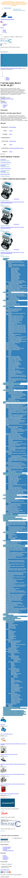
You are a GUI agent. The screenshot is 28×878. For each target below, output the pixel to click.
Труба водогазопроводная (16, 687)
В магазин (5, 856)
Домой (4, 855)
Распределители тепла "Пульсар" (13, 507)
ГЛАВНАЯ (5, 54)
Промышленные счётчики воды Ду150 (17, 329)
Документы (6, 57)
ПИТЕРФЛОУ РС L (12, 323)
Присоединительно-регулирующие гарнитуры (16, 584)
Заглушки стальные (15, 671)
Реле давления (11, 635)
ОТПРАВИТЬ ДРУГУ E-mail (7, 98)
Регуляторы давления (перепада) (13, 342)
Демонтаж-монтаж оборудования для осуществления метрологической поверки (17, 527)
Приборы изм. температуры (12, 311)
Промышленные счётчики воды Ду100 (17, 328)
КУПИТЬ (10, 17)
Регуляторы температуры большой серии (15, 590)
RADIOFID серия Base (11, 301)
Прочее (12, 664)
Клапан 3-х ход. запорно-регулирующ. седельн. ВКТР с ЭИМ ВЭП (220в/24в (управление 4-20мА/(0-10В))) (19, 430)
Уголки (15, 675)
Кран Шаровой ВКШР (16, 539)
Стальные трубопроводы (13, 668)
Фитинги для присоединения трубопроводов (16, 609)
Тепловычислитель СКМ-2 (12, 509)
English (5, 24)
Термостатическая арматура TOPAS (16, 291)
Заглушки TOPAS (15, 267)
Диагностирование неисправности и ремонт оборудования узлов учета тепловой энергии (16, 522)
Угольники (13, 667)
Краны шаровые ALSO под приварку (14, 286)
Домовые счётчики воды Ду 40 (15, 319)
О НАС (4, 55)
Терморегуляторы (10, 382)
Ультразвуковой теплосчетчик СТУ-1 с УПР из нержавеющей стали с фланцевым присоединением (14, 714)
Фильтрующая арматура (11, 703)
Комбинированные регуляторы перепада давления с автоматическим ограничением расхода (15, 561)
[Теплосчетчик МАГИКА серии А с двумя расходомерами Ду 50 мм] (3, 782)
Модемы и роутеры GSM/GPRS (13, 304)
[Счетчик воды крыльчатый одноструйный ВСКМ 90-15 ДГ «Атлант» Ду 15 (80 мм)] (3, 741)
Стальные (16, 660)
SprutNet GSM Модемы (13, 481)
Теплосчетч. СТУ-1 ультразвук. (15, 359)
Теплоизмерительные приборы (12, 356)
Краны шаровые (12, 538)
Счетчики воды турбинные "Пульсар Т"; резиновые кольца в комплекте (17, 337)
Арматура (5, 259)
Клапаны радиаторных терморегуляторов (15, 554)
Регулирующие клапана (11, 648)
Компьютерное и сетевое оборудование (12, 383)
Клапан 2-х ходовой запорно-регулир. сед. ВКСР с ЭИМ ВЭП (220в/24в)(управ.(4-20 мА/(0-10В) (16, 407)
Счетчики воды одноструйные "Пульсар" (15, 348)
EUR (4, 30)
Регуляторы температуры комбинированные (15, 594)
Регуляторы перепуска (11, 589)
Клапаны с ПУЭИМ (12, 537)
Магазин (5, 56)
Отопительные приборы (13, 655)
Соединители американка (16, 699)
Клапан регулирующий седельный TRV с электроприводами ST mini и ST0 (17, 409)
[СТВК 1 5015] (3, 722)
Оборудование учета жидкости (15, 322)
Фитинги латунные (12, 693)
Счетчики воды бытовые (11, 344)
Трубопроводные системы (11, 651)
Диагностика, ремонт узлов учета (13, 616)
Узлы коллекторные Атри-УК (6, 162)
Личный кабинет (4, 19)
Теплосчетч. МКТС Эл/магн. (14, 358)
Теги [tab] (4, 107)
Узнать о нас (6, 858)
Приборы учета (9, 639)
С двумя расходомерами (13, 298)
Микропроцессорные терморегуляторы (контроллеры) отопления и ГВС (14, 434)
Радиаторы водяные (15, 658)
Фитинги (13, 654)
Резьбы (12, 682)
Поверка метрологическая (11, 542)
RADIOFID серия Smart (11, 302)
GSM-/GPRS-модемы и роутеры (13, 475)
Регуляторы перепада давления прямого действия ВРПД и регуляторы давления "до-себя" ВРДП (17, 448)
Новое (10, 134)
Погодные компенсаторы (11, 581)
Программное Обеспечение (9, 517)
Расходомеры (19, 68)
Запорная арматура (10, 533)
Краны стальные (12, 628)
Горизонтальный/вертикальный (16, 148)
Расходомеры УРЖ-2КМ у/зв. (14, 334)
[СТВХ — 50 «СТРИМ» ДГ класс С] (3, 732)
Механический (12, 141)
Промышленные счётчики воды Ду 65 (16, 326)
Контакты (5, 859)
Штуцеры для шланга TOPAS (17, 280)
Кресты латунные (15, 696)
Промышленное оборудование (10, 532)
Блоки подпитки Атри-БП (5, 174)
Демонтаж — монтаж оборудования (14, 541)
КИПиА (7, 629)
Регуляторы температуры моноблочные (14, 595)
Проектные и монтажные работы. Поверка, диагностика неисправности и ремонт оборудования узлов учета (15, 519)
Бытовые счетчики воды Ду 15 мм (16, 316)
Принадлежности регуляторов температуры (15, 313)
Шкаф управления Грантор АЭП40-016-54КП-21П (10, 793)
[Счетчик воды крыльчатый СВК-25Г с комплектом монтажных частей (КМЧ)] (3, 762)
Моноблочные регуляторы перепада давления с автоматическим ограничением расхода (16, 572)
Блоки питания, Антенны (11, 483)
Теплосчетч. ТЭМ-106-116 (14, 362)
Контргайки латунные (16, 695)
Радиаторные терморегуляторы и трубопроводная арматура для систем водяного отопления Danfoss (14, 546)
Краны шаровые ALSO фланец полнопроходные (16, 287)
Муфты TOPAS (14, 271)
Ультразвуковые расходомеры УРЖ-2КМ (17, 341)
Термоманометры (12, 636)
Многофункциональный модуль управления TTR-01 (15, 442)
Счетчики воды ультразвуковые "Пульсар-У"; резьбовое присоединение (17, 339)
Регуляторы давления (10, 446)
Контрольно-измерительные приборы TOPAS (16, 281)
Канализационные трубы (14, 652)
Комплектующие (12, 631)
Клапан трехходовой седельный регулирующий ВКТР (15, 427)
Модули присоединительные (14, 640)
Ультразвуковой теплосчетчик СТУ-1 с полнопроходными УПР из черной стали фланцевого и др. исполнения (15, 708)
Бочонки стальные (15, 669)
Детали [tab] (4, 106)
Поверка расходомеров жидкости (10, 514)
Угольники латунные (15, 701)
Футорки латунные (15, 702)
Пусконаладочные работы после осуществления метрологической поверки (17, 529)
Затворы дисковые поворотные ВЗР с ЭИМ (15, 404)
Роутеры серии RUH (10, 305)
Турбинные (13, 645)
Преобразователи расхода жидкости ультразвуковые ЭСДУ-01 (14, 506)
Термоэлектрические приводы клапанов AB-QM (16, 608)
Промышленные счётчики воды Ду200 (17, 330)
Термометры (11, 637)
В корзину (3, 101)
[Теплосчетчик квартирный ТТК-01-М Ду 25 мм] (3, 752)
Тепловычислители (12, 647)
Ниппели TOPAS (15, 272)
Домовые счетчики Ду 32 (14, 321)
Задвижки (10, 623)
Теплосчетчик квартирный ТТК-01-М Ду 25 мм (9, 754)
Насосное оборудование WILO (12, 400)
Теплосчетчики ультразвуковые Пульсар (12, 618)
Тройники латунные (15, 700)
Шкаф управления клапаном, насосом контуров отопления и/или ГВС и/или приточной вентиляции (16, 468)
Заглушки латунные (15, 694)
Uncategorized (6, 258)
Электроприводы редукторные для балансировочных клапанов (13, 612)
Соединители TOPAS (16, 274)
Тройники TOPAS (15, 276)
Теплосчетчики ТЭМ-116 (13, 370)
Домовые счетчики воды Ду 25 (15, 318)
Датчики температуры (11, 389)
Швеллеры (16, 676)
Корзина (12, 19)
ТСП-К (10, 312)
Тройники (13, 665)
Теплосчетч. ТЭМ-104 (13, 361)
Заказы (7, 66)
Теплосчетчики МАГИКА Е (14, 364)
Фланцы (13, 692)
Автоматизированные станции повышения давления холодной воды (16, 393)
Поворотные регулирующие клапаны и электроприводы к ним (14, 579)
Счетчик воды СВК (10, 343)
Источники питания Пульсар (14, 486)
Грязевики (10, 704)
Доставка (5, 849)
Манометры (11, 633)
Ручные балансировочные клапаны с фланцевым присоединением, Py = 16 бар (15, 463)
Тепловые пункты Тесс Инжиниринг (16, 294)
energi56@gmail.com (5, 869)
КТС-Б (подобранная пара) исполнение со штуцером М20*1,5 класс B (17, 504)
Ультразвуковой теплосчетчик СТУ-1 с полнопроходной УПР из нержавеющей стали (17, 376)
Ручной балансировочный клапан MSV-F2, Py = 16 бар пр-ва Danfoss (17, 465)
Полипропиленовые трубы (14, 661)
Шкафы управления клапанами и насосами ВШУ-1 (15, 471)
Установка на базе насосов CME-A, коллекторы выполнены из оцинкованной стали (19, 396)
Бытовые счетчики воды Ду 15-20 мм (14, 496)
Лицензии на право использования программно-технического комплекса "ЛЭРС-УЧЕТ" (16, 491)
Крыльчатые (13, 643)
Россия (10, 130)
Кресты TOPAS (14, 270)
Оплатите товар (6, 848)
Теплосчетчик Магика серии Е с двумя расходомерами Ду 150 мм (12, 774)
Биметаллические (17, 659)
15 (9, 137)
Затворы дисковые (12, 534)
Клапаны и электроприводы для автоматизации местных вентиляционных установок (16, 553)
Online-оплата (9, 59)
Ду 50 (9, 352)
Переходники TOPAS (16, 273)
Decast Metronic (12, 127)
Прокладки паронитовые (16, 681)
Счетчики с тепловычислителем (18, 644)
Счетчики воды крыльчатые (12, 345)
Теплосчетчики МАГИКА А (14, 363)
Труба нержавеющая (15, 688)
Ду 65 (9, 354)
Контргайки (13, 672)
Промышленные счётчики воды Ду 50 (16, 324)
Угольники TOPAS (15, 277)
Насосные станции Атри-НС (6, 168)
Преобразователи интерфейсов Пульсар (14, 492)
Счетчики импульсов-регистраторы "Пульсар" (16, 493)
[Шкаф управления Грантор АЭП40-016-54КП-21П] (3, 791)
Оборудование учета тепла (9, 498)
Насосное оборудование (8, 390)
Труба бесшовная (15, 686)
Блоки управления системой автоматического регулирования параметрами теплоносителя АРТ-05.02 (17, 437)
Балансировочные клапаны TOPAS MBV (17, 290)
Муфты (12, 662)
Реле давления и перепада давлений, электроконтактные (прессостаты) (14, 598)
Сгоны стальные (14, 683)
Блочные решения (7, 292)
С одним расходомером (13, 299)
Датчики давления (10, 385)
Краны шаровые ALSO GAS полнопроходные (16, 285)
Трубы (12, 653)
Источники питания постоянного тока (14, 405)
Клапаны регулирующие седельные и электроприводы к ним (14, 556)
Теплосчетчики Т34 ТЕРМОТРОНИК (14, 510)
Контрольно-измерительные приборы (11, 384)
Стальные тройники (15, 685)
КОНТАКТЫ (6, 62)
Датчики (8, 307)
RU (5, 25)
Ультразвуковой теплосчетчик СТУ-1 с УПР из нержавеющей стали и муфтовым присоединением (17, 379)
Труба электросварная (16, 690)
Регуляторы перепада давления (13, 588)
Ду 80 (9, 355)
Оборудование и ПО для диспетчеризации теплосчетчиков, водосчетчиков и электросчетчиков (14, 473)
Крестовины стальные (16, 673)
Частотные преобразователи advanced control (13, 715)
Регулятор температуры (13, 650)
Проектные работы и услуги (12, 531)
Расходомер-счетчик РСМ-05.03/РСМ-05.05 (15, 497)
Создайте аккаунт (7, 847)
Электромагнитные (15, 646)
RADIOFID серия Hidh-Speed (14, 478)
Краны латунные (12, 626)
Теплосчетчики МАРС (13, 365)
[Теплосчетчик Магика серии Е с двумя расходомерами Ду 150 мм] (3, 772)
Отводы (12, 679)
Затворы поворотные (13, 624)
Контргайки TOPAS (15, 269)
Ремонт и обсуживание (8, 615)
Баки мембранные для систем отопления (15, 621)
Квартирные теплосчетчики (12, 499)
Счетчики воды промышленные (13, 349)
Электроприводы (12, 638)
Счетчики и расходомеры (14, 642)
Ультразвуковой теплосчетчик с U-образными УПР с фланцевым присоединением (16, 372)
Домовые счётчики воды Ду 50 (15, 320)
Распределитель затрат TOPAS (15, 283)
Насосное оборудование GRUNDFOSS (14, 391)
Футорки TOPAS (14, 279)
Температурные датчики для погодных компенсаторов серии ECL (14, 604)
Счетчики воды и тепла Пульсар (10, 617)
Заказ (9, 19)
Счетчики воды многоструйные (13, 347)
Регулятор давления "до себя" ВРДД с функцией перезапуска (19, 456)
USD (4, 31)
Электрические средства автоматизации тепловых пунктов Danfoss (17, 444)
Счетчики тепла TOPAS (13, 284)
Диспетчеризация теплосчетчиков (10, 300)
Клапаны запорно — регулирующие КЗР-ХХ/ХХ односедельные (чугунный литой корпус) (17, 412)
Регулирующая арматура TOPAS (13, 288)
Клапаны (10, 535)
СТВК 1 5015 (3, 724)
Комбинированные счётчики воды (13, 309)
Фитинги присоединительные (12, 610)
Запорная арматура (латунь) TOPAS (14, 260)
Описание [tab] (5, 104)
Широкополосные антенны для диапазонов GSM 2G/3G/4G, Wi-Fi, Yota (17, 489)
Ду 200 (9, 351)
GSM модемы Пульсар (13, 476)
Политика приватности (8, 850)
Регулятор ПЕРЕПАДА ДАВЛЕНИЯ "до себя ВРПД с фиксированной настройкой (17, 458)
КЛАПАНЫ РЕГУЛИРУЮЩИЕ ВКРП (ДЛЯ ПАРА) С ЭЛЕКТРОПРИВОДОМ (16, 419)
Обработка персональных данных (13, 60)
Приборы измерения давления (15, 308)
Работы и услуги (7, 540)
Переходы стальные (15, 680)
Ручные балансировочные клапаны (13, 602)
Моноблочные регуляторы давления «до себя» (16, 568)
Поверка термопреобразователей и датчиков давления (15, 516)
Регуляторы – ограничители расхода (14, 596)
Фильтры (10, 706)
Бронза (10, 151)
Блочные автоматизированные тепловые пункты (16, 293)
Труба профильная (15, 689)
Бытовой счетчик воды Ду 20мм (15, 315)
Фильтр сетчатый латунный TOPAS (16, 264)
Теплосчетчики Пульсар (13, 366)
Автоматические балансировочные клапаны (15, 547)
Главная (2, 68)
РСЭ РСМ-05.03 (11, 335)
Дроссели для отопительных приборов (14, 548)
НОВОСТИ (5, 61)
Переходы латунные (15, 697)
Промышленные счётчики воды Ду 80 (16, 327)
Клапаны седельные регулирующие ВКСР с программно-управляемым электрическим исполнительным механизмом (15, 421)
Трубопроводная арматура (9, 619)
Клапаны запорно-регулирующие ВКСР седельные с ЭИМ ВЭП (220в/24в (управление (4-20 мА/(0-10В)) (17, 416)
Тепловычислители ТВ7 (13, 511)
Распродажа (5, 614)
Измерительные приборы (10, 68)
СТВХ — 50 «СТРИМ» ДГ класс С (7, 734)
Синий (10, 144)
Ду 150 (9, 350)
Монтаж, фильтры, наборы (14, 357)
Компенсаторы (11, 625)
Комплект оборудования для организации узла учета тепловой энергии (16, 296)
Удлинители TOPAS (15, 278)
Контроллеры (11, 632)
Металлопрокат (14, 674)
